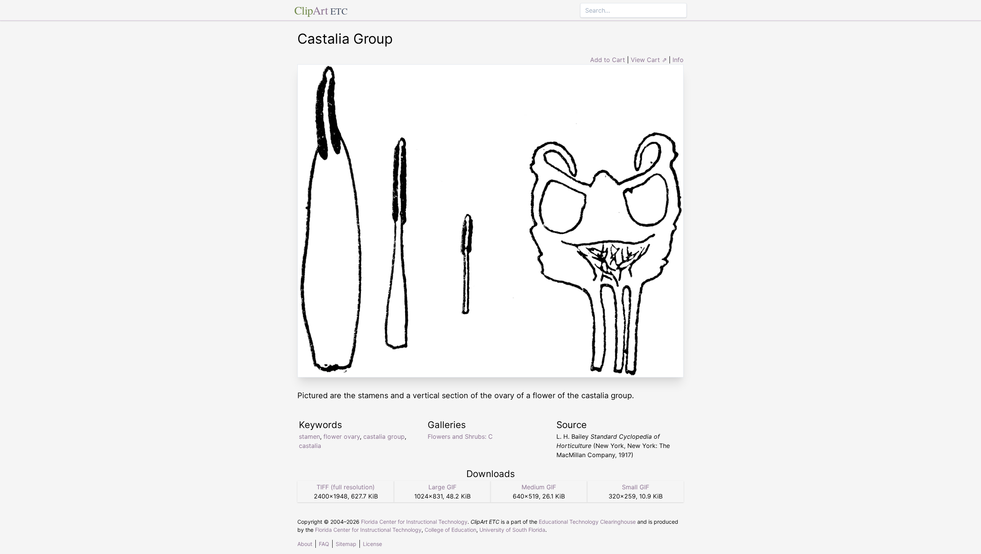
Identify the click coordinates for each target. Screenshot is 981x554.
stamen (309, 436)
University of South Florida (512, 529)
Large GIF (442, 487)
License (372, 544)
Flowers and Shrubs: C (460, 436)
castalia (310, 445)
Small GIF (635, 487)
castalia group (384, 436)
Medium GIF (539, 487)
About (304, 544)
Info (678, 60)
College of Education (450, 529)
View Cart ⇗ (649, 60)
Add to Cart (607, 60)
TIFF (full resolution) (346, 487)
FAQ (324, 544)
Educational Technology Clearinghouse (587, 521)
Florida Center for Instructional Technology (414, 521)
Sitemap (346, 544)
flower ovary (341, 436)
